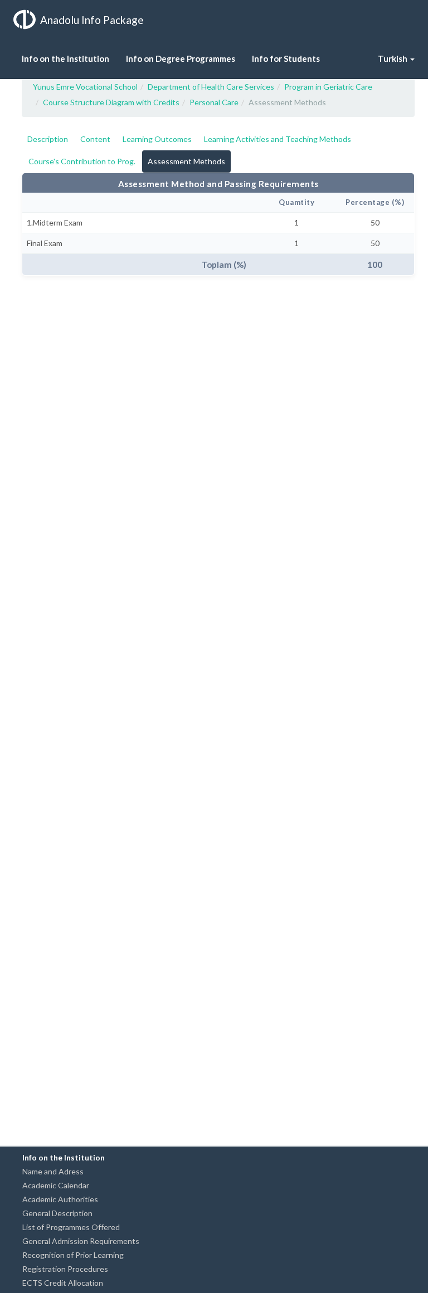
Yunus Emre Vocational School (85, 86)
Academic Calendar (55, 1185)
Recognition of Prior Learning (73, 1255)
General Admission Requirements (80, 1241)
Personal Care (214, 102)
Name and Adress (53, 1171)
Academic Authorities (60, 1199)
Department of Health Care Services (211, 86)
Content (95, 139)
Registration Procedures (65, 1269)
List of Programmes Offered (71, 1227)
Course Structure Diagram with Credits (111, 102)
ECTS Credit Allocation (62, 1282)
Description (47, 139)
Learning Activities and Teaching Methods (277, 139)
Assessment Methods (186, 161)
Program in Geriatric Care (328, 86)
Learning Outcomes (157, 139)
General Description (57, 1213)
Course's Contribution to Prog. (81, 161)
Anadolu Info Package (92, 19)
